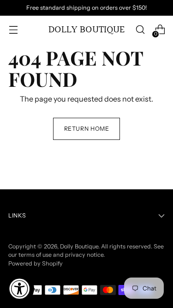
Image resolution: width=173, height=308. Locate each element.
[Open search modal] (140, 29)
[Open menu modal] (13, 29)
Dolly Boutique (79, 246)
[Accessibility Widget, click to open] (19, 288)
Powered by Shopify (35, 263)
